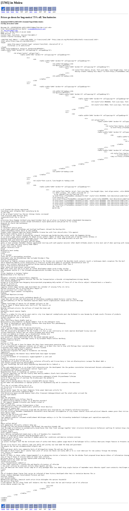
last (49, 12)
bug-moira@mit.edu (11, 30)
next (35, 12)
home (3, 12)
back (12, 12)
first (17, 12)
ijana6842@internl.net (36, 29)
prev (31, 12)
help (7, 12)
